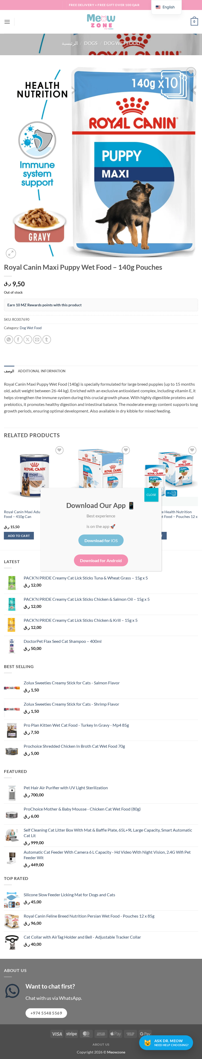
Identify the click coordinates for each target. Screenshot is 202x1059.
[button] (7, 21)
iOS (101, 540)
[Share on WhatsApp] (8, 339)
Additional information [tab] (42, 371)
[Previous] (4, 496)
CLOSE (151, 495)
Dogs (91, 43)
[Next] (198, 496)
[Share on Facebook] (18, 339)
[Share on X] (27, 339)
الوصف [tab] (9, 371)
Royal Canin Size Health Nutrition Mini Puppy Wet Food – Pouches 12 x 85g (167, 517)
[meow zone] (101, 22)
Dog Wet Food (122, 43)
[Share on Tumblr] (46, 339)
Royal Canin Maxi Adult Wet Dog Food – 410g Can (31, 514)
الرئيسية (70, 43)
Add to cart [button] (19, 535)
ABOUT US (101, 1044)
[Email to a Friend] (37, 339)
